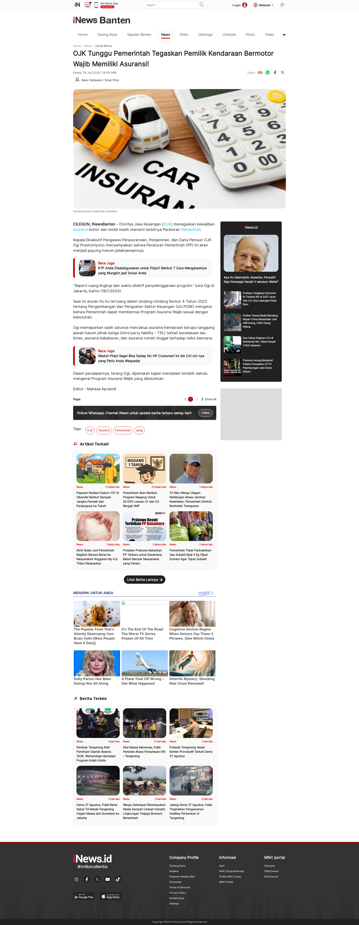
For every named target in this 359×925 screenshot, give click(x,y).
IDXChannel (271, 876)
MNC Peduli (226, 881)
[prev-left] (185, 399)
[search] (201, 5)
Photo (250, 34)
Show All (210, 399)
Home (82, 34)
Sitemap (174, 903)
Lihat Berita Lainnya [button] (142, 580)
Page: (77, 399)
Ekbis (184, 34)
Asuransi (104, 430)
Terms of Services (179, 887)
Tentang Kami (177, 865)
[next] (202, 399)
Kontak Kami (176, 898)
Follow (205, 412)
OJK (167, 224)
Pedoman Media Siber (182, 876)
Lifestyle (229, 34)
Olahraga (205, 34)
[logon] (77, 5)
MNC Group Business (231, 871)
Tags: (77, 429)
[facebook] (275, 72)
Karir (222, 865)
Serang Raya (107, 34)
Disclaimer (175, 881)
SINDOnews (271, 871)
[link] (260, 72)
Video (269, 34)
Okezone (269, 865)
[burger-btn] (282, 5)
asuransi (80, 229)
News (165, 34)
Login (236, 5)
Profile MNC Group (230, 876)
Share (251, 72)
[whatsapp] (267, 72)
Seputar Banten (139, 34)
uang (139, 430)
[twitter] (282, 72)
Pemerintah (191, 229)
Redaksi (174, 871)
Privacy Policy (177, 892)
